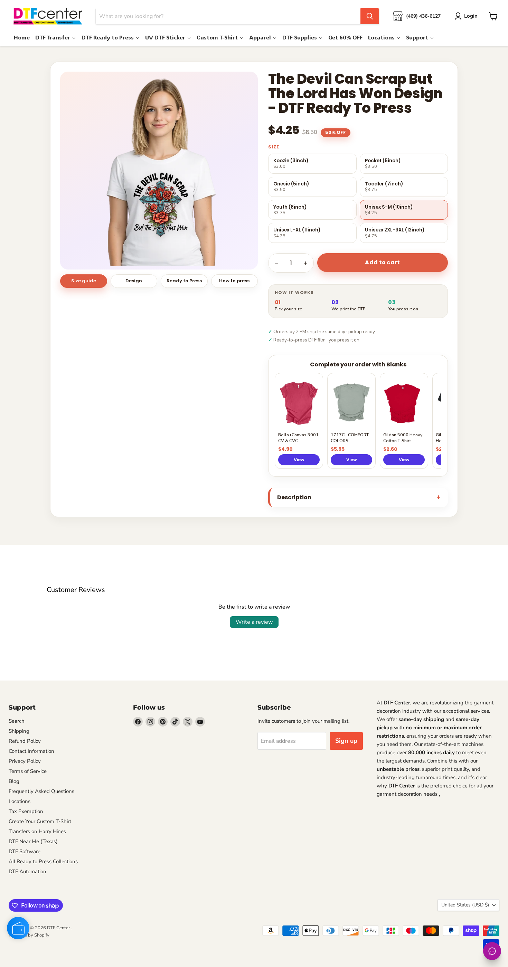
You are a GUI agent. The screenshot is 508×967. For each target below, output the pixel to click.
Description (294, 497)
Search (17, 721)
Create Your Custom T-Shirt (40, 821)
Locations (19, 801)
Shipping (19, 731)
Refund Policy (25, 741)
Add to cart (382, 262)
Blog (14, 781)
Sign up (346, 741)
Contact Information (31, 751)
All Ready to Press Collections (43, 861)
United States (465, 905)
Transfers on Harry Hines (37, 831)
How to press (234, 280)
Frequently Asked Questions (41, 791)
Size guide (83, 280)
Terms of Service (28, 771)
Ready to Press (184, 280)
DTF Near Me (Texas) (33, 841)
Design (133, 280)
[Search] (369, 16)
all (479, 785)
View (299, 460)
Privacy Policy (25, 761)
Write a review (254, 622)
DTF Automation (27, 871)
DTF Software (24, 851)
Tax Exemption (26, 811)
